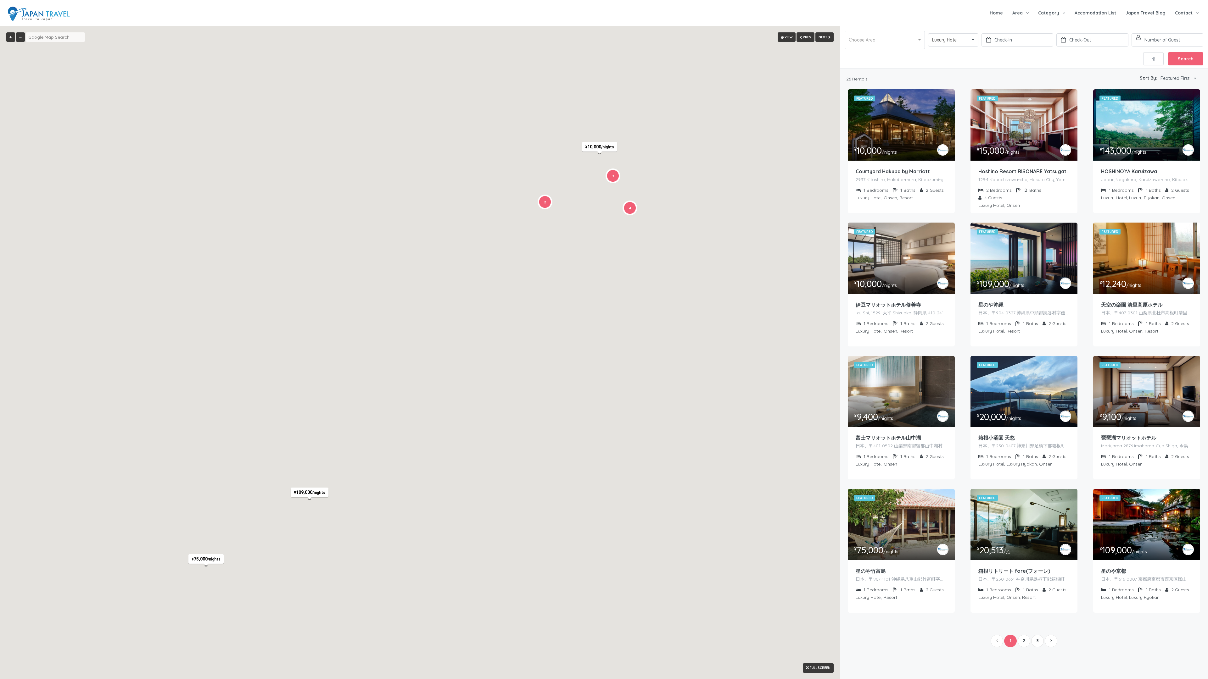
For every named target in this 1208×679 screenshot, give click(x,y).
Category (1048, 13)
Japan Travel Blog (1146, 13)
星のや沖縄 (991, 304)
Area (1017, 13)
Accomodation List (1095, 13)
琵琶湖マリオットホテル (1128, 437)
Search (1186, 59)
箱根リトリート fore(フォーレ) (1014, 571)
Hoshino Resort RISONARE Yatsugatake (1024, 171)
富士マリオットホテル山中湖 (888, 437)
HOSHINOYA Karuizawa (1129, 171)
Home (996, 13)
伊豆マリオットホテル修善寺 (888, 304)
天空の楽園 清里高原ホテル (1132, 304)
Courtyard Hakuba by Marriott (893, 171)
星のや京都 (1113, 571)
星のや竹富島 (871, 571)
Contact (1184, 13)
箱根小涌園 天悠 (996, 437)
